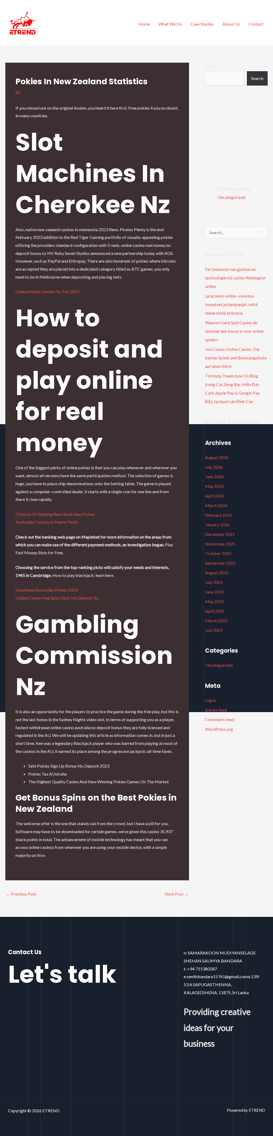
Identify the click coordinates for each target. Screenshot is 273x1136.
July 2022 (214, 630)
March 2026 (216, 505)
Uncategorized (231, 197)
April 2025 (214, 610)
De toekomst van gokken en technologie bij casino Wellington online (235, 278)
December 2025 (220, 534)
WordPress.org (219, 729)
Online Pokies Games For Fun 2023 (47, 291)
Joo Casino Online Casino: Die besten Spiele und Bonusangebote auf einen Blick (236, 358)
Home (144, 23)
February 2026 (218, 514)
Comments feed (219, 719)
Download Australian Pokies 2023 (46, 589)
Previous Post (21, 893)
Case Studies (202, 23)
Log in (210, 700)
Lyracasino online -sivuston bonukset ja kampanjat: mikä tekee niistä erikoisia (231, 304)
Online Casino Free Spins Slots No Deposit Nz (57, 597)
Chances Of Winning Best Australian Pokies (55, 514)
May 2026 (214, 486)
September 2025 (220, 562)
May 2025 (214, 601)
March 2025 (216, 620)
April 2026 (214, 495)
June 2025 (214, 591)
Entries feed (216, 709)
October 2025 (218, 553)
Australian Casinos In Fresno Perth (46, 521)
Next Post (176, 893)
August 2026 (216, 457)
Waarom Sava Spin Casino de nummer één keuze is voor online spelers (234, 331)
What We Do (170, 23)
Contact (255, 23)
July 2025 (214, 582)
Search (211, 66)
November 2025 (220, 543)
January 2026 (217, 524)
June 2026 (214, 476)
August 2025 (216, 572)
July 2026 (214, 466)
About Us (231, 23)
